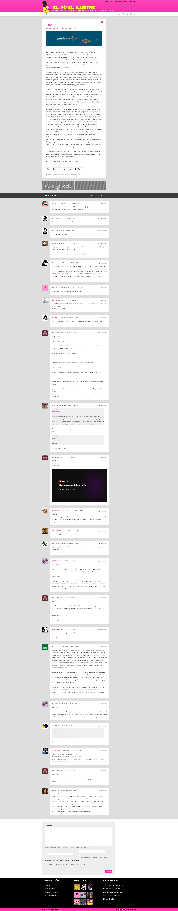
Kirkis (54, 629)
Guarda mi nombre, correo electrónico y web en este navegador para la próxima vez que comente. (78, 859)
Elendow (55, 243)
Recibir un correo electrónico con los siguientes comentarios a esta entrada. (65, 864)
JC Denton (55, 646)
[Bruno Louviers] (77, 897)
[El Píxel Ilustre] (74, 7)
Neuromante (56, 263)
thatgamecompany (77, 174)
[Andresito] (77, 890)
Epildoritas (104, 10)
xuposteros (56, 203)
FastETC (55, 318)
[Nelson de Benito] (83, 890)
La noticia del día (93, 10)
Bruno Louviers (57, 288)
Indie (49, 174)
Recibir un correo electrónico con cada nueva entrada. (59, 868)
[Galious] (90, 890)
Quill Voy (55, 405)
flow (49, 25)
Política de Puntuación (51, 896)
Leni (53, 218)
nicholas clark (68, 174)
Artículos (55, 10)
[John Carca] (90, 897)
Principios (132, 2)
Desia (54, 333)
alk (53, 726)
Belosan (55, 543)
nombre (47, 851)
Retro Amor (71, 10)
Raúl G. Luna (118, 892)
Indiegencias (82, 10)
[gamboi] (83, 897)
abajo (101, 195)
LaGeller (55, 790)
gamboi (55, 28)
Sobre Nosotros (49, 889)
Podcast (112, 10)
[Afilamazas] (77, 904)
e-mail (88, 847)
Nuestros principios (51, 892)
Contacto (108, 2)
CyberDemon (56, 751)
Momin (54, 300)
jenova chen (61, 174)
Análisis (63, 10)
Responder (102, 203)
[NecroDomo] (83, 904)
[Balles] (90, 904)
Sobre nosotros (120, 2)
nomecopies (56, 531)
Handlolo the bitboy (59, 511)
